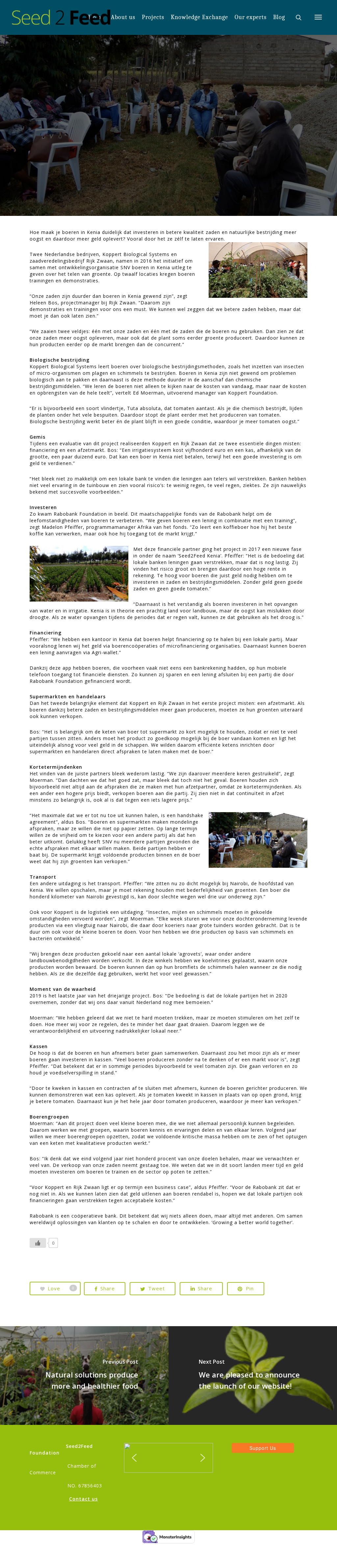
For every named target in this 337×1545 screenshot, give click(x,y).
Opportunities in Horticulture (168, 180)
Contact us (83, 1499)
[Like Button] (38, 1243)
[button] (134, 1458)
